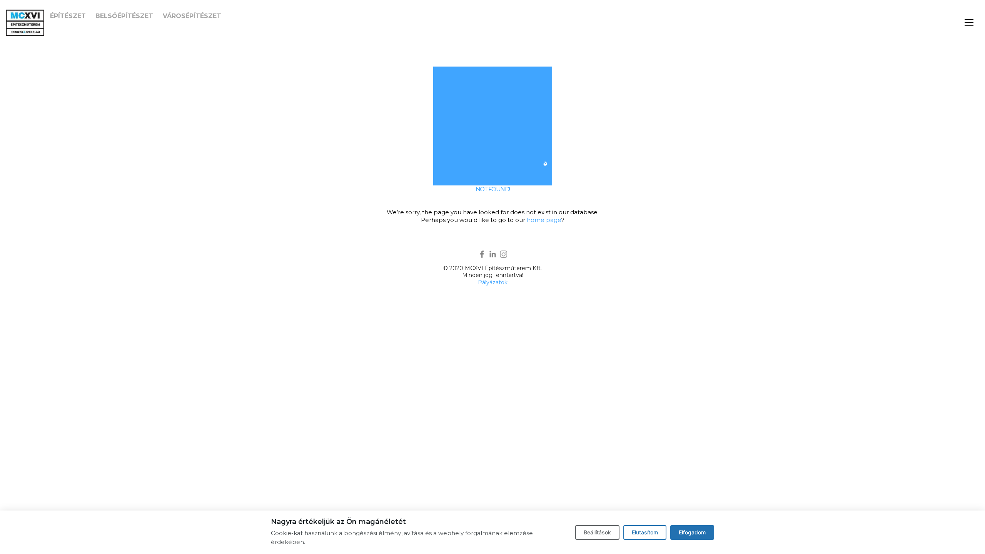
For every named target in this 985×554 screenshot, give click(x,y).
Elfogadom (692, 532)
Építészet (68, 16)
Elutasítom (645, 532)
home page (544, 220)
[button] (969, 22)
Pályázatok (493, 282)
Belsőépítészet (124, 16)
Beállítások (597, 532)
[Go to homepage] (25, 23)
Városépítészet (192, 16)
